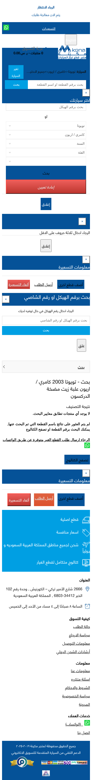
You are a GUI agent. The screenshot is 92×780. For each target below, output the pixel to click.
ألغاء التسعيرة (19, 284)
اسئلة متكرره (80, 678)
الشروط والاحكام (77, 687)
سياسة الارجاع (79, 634)
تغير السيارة (16, 72)
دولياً (86, 550)
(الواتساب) (74, 723)
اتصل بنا (83, 732)
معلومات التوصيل (76, 642)
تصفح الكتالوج (77, 459)
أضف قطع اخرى (71, 284)
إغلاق (46, 204)
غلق (81, 345)
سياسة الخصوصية (76, 695)
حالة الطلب (81, 626)
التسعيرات (48, 28)
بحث (16, 84)
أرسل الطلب (43, 284)
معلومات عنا (80, 670)
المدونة (84, 704)
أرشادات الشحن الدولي (73, 651)
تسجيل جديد (48, 40)
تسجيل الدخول (24, 40)
